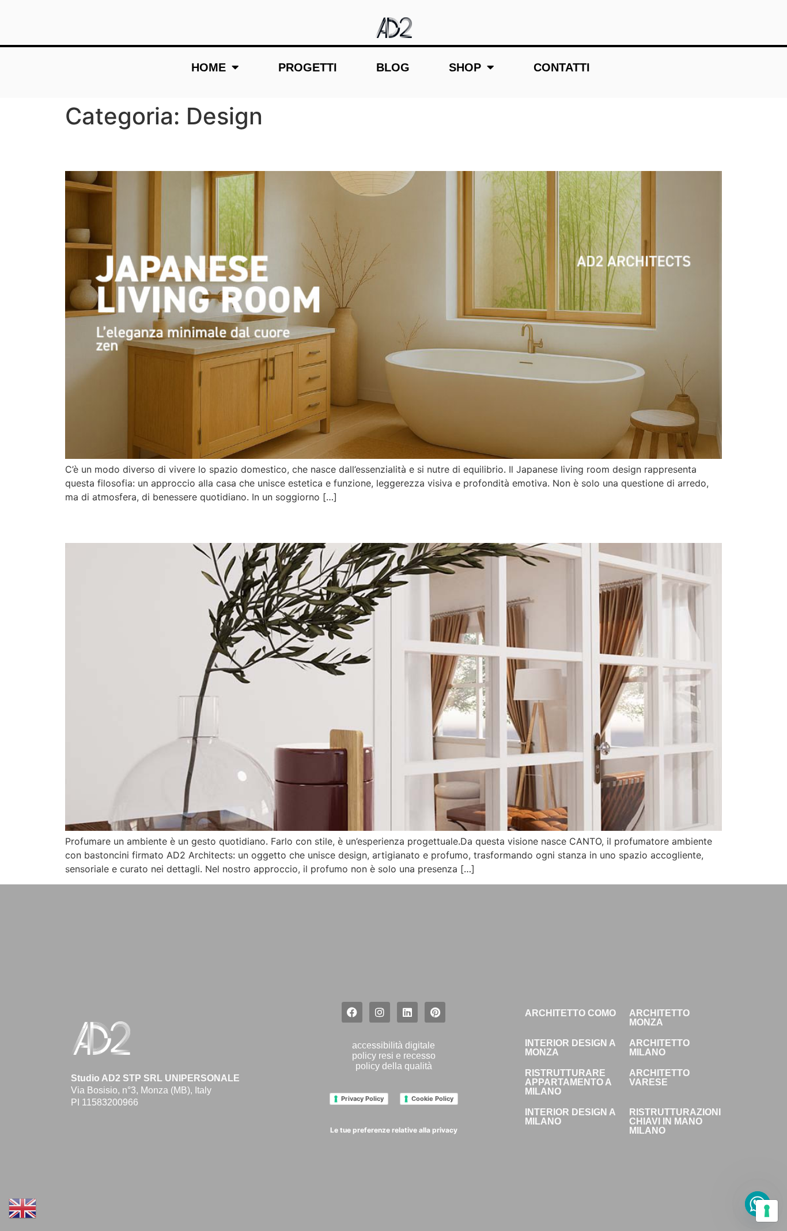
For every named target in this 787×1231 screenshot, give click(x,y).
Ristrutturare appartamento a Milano (568, 1082)
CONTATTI (562, 67)
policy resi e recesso (394, 1056)
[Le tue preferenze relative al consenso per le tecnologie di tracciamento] (767, 1211)
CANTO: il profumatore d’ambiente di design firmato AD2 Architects (359, 522)
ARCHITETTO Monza (659, 1017)
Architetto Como (570, 1013)
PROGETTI (307, 67)
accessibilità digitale (393, 1045)
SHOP (465, 67)
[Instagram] (379, 1012)
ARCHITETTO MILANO (659, 1047)
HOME (208, 67)
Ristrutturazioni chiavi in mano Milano (675, 1121)
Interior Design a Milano (570, 1116)
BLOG (393, 67)
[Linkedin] (407, 1012)
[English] (23, 1207)
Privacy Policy (362, 1099)
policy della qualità (393, 1066)
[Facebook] (352, 1012)
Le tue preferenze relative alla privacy (393, 1130)
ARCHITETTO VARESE (659, 1077)
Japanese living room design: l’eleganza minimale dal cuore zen (340, 150)
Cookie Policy (432, 1099)
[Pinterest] (435, 1012)
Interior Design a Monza (570, 1047)
